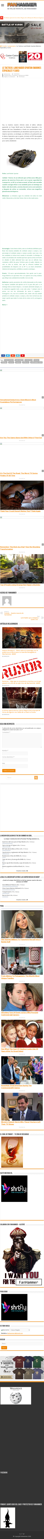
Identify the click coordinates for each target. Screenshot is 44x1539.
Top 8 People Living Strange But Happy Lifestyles (20, 585)
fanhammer (7, 74)
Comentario (6, 732)
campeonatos (12, 46)
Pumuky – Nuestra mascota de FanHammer (13, 613)
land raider (19, 360)
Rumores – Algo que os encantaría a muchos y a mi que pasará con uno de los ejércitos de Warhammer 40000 (21, 682)
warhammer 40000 (23, 75)
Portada (3, 46)
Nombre (5, 750)
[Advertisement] (22, 101)
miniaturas (15, 75)
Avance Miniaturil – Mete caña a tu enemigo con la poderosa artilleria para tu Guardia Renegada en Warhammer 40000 (20, 652)
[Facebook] (22, 1534)
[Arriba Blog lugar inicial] (22, 32)
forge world (9, 360)
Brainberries (22, 405)
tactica (11, 362)
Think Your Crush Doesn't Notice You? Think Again (20, 511)
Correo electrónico (8, 757)
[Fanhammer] (22, 5)
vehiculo (26, 362)
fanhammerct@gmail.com (15, 1333)
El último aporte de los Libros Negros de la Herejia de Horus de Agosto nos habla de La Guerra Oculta (21, 711)
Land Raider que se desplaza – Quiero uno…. (30, 618)
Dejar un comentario (9, 76)
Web (3, 763)
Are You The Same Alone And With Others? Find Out (21, 438)
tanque (18, 362)
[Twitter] (24, 1534)
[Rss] (20, 1534)
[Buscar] (36, 777)
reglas (37, 360)
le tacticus (29, 360)
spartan (4, 362)
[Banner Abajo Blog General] (22, 1367)
